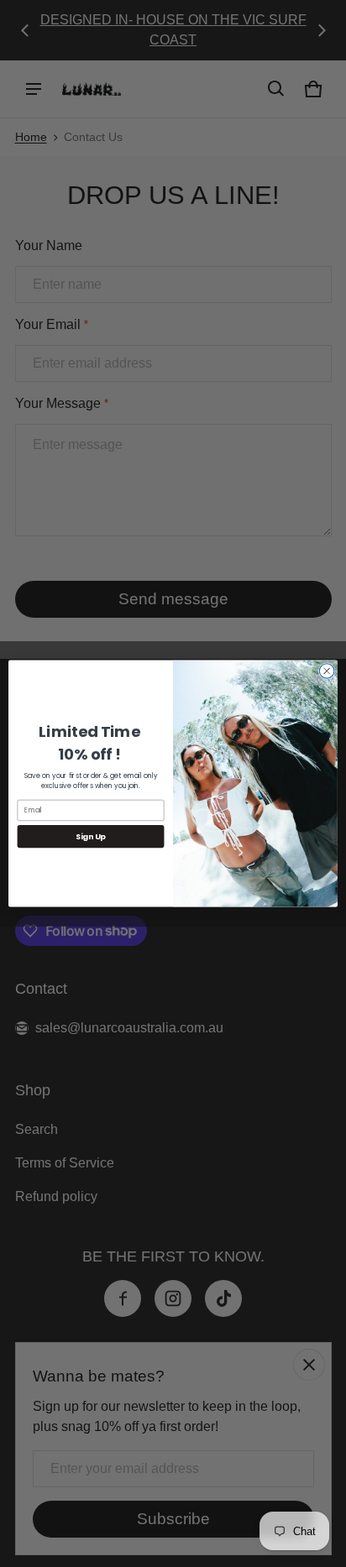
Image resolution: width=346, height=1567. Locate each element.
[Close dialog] (326, 670)
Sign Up (91, 836)
